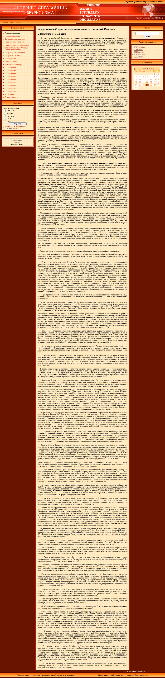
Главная (5, 22)
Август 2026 (147, 68)
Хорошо (10, 113)
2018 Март (138, 50)
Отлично (10, 111)
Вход (18, 22)
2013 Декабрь (139, 47)
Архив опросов (20, 126)
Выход (12, 22)
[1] (78, 304)
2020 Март (138, 57)
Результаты (7, 126)
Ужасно (10, 121)
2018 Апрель (139, 52)
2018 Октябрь (139, 54)
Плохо (9, 118)
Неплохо (10, 116)
